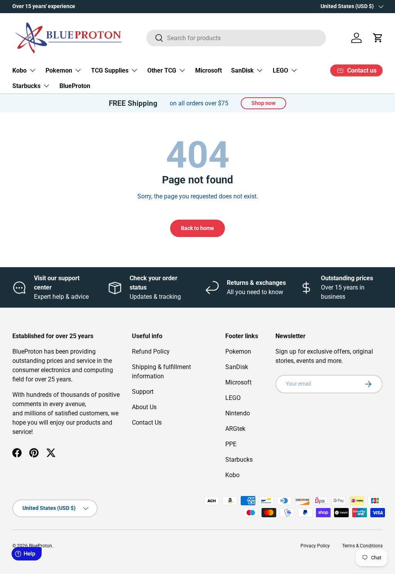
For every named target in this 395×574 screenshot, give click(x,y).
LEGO (233, 397)
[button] (378, 37)
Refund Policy (151, 351)
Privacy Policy (315, 546)
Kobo (232, 475)
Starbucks (239, 459)
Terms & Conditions (362, 546)
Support (143, 391)
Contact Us (147, 422)
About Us (144, 407)
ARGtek (235, 428)
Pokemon (238, 351)
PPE (230, 444)
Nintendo (237, 413)
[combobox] (236, 38)
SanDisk (236, 367)
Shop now (263, 103)
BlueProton (74, 86)
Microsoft (208, 70)
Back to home (197, 228)
